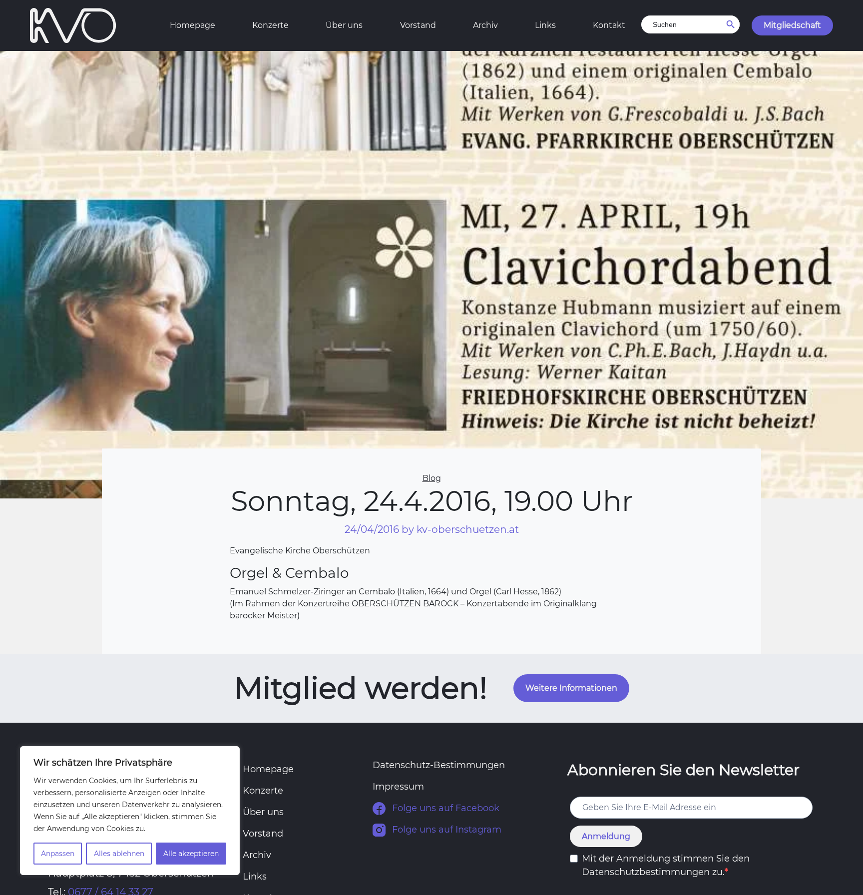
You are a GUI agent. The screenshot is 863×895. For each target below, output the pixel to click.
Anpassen (57, 853)
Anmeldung (606, 836)
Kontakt (609, 25)
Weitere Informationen (571, 688)
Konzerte (270, 25)
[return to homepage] (73, 24)
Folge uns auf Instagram (445, 829)
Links (545, 25)
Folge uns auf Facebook (444, 808)
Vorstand (418, 25)
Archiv (485, 25)
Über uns (344, 25)
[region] (130, 810)
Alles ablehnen (119, 853)
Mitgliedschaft (792, 25)
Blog (432, 478)
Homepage (192, 25)
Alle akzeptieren (191, 853)
